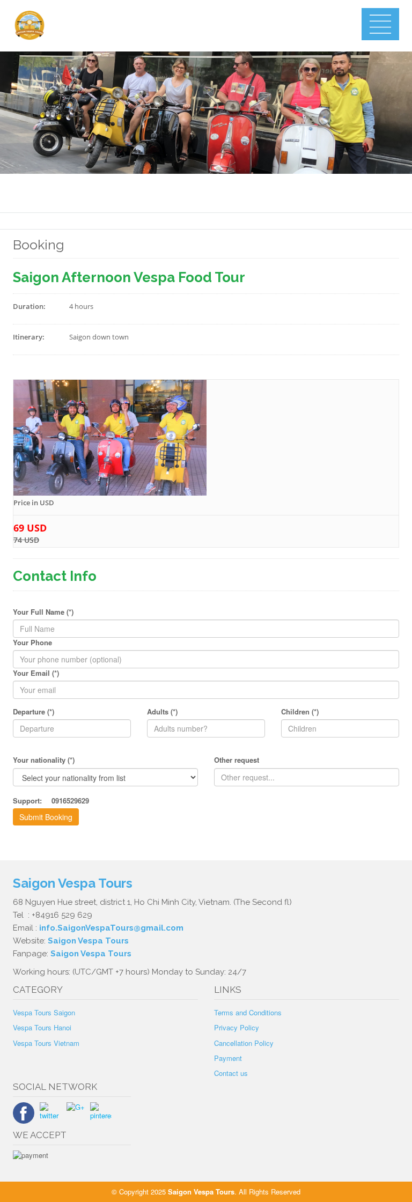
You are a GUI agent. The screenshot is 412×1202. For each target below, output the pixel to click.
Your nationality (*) (44, 760)
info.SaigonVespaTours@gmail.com (111, 928)
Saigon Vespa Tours (73, 883)
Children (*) (300, 712)
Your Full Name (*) (43, 612)
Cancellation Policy (244, 1043)
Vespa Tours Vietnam (46, 1043)
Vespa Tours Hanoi (42, 1027)
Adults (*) (162, 712)
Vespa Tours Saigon (44, 1012)
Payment (228, 1058)
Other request (236, 760)
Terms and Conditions (248, 1012)
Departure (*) (33, 712)
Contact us (231, 1073)
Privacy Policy (236, 1027)
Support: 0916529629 (51, 801)
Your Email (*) (36, 673)
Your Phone (32, 642)
